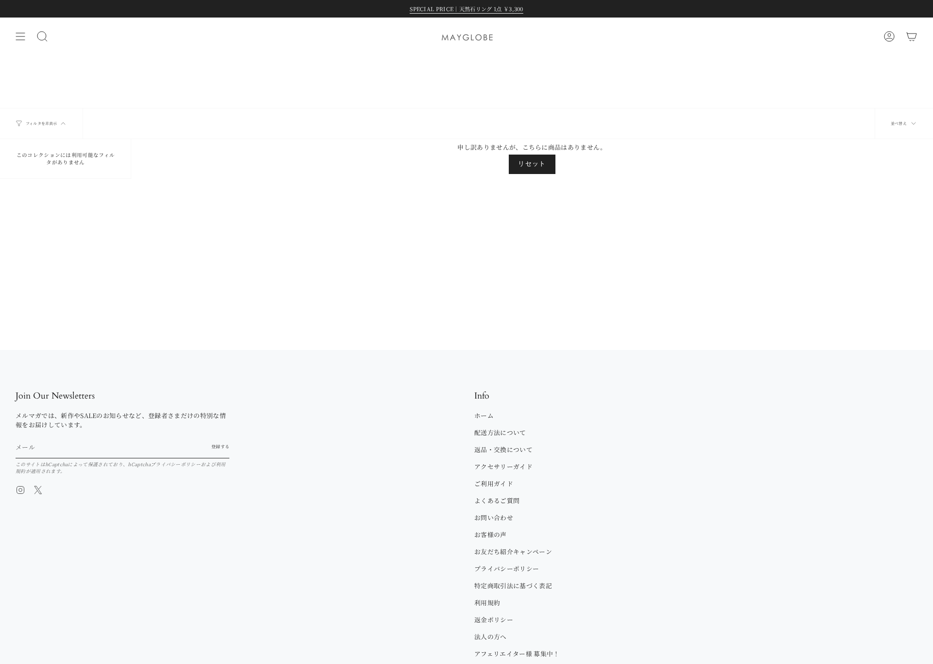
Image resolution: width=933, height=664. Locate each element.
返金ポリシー (493, 619)
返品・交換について (503, 449)
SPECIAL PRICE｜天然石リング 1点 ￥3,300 (466, 9)
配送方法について (500, 432)
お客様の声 (490, 534)
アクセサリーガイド (503, 466)
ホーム (484, 415)
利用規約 (487, 602)
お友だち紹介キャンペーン (513, 551)
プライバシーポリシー (176, 464)
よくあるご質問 (496, 500)
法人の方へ (490, 636)
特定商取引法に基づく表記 (513, 585)
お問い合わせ (493, 517)
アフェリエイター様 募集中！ (516, 653)
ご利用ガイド (493, 483)
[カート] (911, 36)
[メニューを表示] (20, 36)
